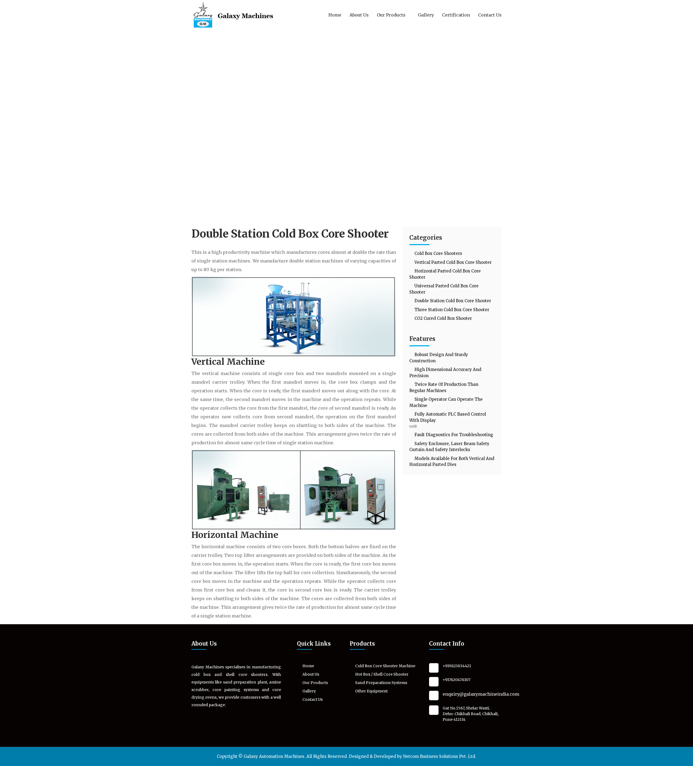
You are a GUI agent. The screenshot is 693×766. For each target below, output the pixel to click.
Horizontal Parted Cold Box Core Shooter (445, 274)
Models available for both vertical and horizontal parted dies (451, 461)
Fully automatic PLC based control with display (447, 417)
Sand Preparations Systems (381, 682)
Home (334, 15)
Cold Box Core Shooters (437, 253)
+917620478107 (456, 679)
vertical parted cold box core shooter (452, 262)
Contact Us (490, 15)
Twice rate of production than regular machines (443, 387)
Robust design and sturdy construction (438, 357)
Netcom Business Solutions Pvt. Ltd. (439, 756)
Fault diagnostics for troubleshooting (453, 434)
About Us (359, 15)
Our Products (392, 15)
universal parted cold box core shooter (444, 289)
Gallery (426, 15)
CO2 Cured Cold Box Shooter (442, 318)
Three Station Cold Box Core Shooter (451, 309)
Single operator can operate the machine (446, 402)
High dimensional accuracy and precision (445, 372)
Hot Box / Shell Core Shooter (381, 674)
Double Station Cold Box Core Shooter (452, 300)
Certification (456, 15)
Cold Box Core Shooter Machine (385, 665)
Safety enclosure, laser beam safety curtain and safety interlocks (449, 446)
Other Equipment (371, 691)
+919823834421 (457, 665)
